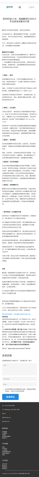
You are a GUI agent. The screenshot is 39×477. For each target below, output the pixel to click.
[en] (31, 7)
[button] (20, 7)
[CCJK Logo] (9, 7)
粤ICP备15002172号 (25, 473)
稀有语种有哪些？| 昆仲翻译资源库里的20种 (16, 314)
